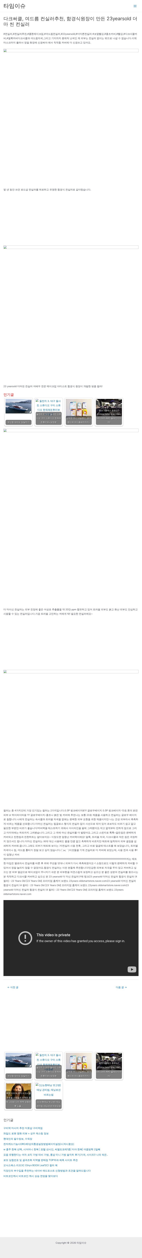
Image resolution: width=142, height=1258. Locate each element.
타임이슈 (14, 5)
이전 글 (12, 987)
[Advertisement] (71, 220)
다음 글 (121, 987)
